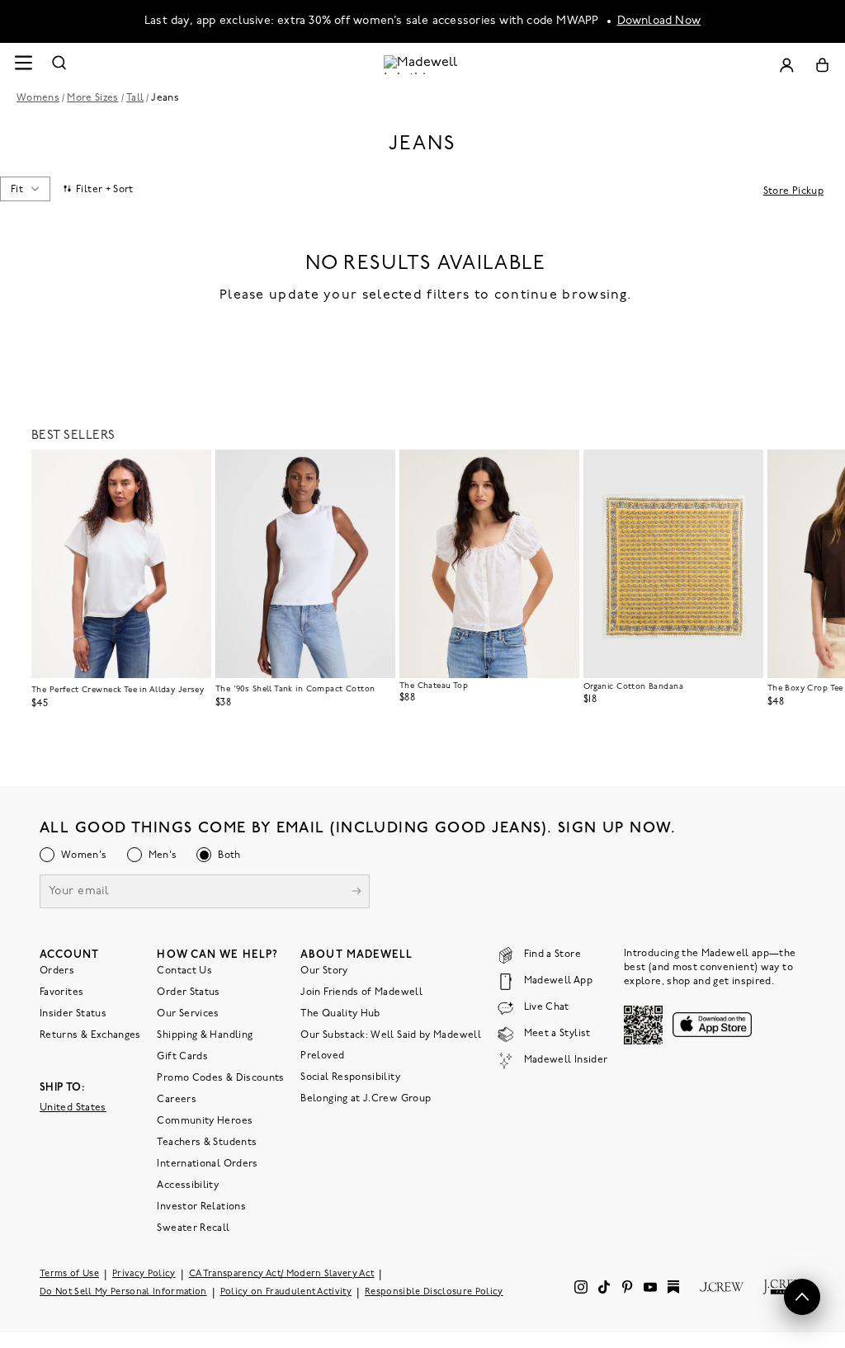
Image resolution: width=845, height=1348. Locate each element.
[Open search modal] (59, 65)
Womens (38, 98)
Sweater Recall (193, 1228)
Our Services (188, 1014)
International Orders (207, 1164)
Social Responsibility (350, 1077)
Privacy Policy (144, 1274)
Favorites (61, 992)
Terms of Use (69, 1274)
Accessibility (188, 1185)
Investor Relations (201, 1207)
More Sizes (93, 98)
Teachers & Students (207, 1143)
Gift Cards (182, 1057)
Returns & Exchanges (90, 1035)
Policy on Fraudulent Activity (286, 1292)
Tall (135, 98)
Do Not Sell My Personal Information (123, 1292)
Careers (176, 1100)
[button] (191, 469)
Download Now (659, 21)
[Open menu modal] (23, 65)
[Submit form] (356, 893)
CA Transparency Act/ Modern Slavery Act (282, 1274)
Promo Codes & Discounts (220, 1078)
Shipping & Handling (205, 1035)
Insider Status (73, 1014)
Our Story (323, 971)
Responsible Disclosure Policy (434, 1292)
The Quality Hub (340, 1014)
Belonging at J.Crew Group (365, 1099)
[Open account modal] (786, 65)
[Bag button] (822, 65)
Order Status (188, 992)
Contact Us (184, 971)
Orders (57, 971)
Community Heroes (205, 1121)
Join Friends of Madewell (361, 992)
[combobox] (25, 189)
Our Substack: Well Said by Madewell (390, 1035)
